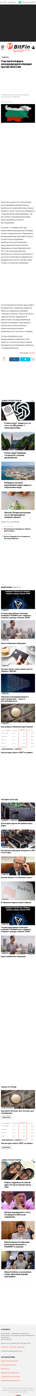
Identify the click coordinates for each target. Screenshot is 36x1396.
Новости (16, 587)
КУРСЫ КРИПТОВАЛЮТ (8, 1365)
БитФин (32, 353)
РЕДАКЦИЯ (21, 1347)
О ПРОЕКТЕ (4, 1347)
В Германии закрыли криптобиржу (16, 902)
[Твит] (25, 359)
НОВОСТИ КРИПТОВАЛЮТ (9, 1361)
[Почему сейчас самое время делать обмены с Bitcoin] (18, 655)
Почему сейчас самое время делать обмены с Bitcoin (17, 670)
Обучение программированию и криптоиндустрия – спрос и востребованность (15, 699)
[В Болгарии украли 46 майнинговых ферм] (18, 812)
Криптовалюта (7, 749)
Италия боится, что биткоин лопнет (16, 877)
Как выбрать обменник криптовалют (17, 726)
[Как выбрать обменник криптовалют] (18, 713)
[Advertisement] (18, 23)
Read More (6, 1117)
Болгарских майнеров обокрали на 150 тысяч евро (18, 851)
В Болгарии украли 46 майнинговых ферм (16, 824)
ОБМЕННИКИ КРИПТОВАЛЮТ (10, 1380)
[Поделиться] (14, 359)
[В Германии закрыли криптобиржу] (18, 890)
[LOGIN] (33, 47)
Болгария (15, 522)
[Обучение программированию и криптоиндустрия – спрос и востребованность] (18, 683)
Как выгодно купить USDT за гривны (17, 752)
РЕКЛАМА (12, 1347)
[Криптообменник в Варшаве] (18, 629)
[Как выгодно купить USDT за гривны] (18, 738)
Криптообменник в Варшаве (13, 643)
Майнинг (5, 820)
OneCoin (5, 522)
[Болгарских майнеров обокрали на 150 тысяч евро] (18, 839)
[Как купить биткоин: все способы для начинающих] (18, 1099)
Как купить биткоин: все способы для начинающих (17, 1112)
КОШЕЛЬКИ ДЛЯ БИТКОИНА (10, 1377)
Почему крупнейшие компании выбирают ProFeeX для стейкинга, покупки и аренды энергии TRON (16, 615)
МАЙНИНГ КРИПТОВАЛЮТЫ (10, 1373)
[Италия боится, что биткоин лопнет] (18, 866)
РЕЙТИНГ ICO (5, 1369)
